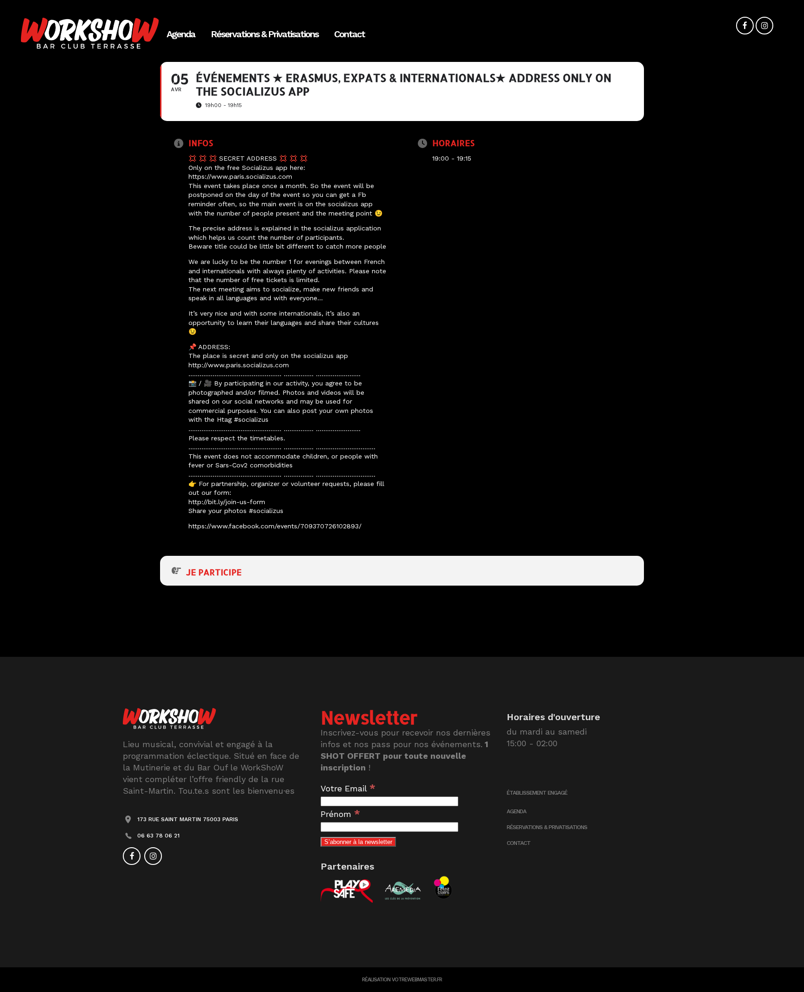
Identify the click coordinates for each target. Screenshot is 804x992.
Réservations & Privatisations (547, 827)
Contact (518, 843)
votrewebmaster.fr (417, 980)
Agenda (516, 811)
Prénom (340, 814)
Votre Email (348, 788)
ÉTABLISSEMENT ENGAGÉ (537, 793)
